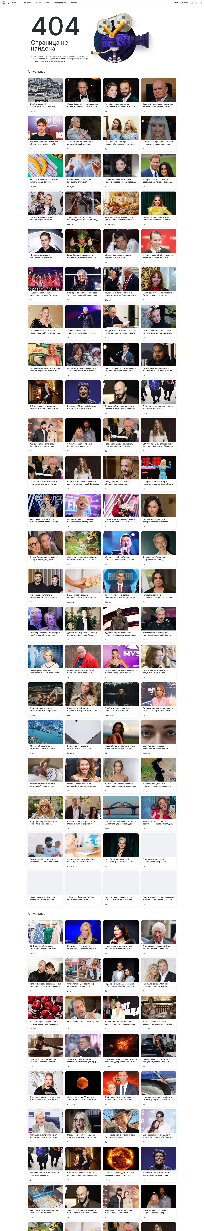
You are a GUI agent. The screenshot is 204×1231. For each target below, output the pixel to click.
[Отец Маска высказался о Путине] (83, 1089)
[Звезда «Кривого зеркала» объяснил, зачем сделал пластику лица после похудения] (121, 473)
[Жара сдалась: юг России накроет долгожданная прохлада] (83, 209)
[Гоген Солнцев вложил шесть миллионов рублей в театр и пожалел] (121, 435)
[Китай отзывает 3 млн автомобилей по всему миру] (45, 96)
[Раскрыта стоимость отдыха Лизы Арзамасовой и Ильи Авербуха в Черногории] (45, 435)
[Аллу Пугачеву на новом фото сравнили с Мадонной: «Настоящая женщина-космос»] (45, 813)
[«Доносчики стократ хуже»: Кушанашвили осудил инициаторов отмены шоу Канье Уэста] (121, 247)
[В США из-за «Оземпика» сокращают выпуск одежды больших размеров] (45, 1013)
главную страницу (56, 61)
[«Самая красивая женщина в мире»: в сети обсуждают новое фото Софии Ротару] (121, 964)
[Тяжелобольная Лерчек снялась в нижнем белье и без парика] (121, 738)
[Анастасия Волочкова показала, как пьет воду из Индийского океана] (158, 322)
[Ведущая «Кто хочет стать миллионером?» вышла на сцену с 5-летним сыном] (45, 511)
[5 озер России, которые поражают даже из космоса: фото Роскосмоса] (158, 775)
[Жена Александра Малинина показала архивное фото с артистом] (158, 1051)
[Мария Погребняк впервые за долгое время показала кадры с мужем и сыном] (83, 1202)
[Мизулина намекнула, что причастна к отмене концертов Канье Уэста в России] (83, 1013)
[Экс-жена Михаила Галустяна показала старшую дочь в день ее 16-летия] (83, 926)
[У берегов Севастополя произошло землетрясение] (45, 738)
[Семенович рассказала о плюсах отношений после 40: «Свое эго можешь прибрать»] (45, 1164)
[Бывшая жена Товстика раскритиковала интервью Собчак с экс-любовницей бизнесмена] (158, 511)
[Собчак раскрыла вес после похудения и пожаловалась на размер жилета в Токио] (45, 398)
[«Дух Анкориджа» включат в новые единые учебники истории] (121, 284)
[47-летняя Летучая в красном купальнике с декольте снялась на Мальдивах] (121, 775)
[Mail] (3, 3)
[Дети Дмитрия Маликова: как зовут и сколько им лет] (158, 662)
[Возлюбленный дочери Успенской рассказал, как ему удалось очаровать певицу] (121, 133)
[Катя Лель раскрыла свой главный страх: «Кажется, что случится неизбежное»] (121, 851)
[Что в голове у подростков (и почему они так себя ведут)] (83, 1051)
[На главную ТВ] (7, 3)
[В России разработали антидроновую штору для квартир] (83, 738)
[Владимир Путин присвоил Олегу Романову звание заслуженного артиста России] (121, 322)
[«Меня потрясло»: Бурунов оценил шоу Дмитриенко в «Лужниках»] (45, 889)
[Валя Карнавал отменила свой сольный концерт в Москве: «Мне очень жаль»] (158, 964)
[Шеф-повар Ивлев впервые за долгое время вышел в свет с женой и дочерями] (45, 964)
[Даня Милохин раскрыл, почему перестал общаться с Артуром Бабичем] (83, 624)
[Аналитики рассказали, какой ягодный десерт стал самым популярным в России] (45, 1089)
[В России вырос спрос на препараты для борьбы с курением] (83, 171)
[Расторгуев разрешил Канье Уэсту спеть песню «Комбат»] (121, 889)
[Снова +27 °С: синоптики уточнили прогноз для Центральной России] (158, 926)
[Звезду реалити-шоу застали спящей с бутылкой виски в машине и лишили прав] (158, 1127)
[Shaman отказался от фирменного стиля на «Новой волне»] (83, 322)
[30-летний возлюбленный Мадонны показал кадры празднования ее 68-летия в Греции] (83, 435)
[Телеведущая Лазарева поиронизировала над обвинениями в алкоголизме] (158, 549)
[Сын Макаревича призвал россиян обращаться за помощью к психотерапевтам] (45, 209)
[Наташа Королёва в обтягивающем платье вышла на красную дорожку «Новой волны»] (158, 587)
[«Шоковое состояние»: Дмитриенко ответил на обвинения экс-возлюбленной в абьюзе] (45, 247)
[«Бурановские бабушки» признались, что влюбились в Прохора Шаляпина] (45, 284)
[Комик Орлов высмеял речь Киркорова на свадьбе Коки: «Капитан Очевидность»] (158, 624)
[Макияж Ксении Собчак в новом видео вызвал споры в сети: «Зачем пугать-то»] (158, 247)
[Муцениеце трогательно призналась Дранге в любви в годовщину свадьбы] (45, 587)
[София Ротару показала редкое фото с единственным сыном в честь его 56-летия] (121, 511)
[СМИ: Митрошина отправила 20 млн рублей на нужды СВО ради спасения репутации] (158, 435)
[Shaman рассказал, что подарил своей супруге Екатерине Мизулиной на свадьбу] (45, 624)
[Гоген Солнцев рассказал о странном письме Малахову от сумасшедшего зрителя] (83, 247)
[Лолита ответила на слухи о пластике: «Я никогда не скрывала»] (45, 926)
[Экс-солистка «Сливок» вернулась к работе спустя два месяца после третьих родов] (158, 813)
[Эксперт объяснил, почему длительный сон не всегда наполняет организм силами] (45, 775)
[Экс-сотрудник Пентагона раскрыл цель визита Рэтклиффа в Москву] (121, 587)
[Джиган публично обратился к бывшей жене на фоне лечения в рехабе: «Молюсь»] (121, 398)
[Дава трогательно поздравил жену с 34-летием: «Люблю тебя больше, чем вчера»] (158, 1202)
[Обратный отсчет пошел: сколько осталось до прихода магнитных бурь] (121, 1127)
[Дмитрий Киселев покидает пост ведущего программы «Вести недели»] (158, 96)
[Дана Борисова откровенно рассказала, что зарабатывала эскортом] (121, 1089)
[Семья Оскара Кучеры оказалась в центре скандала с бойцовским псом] (83, 96)
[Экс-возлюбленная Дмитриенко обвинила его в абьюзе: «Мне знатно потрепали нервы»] (45, 133)
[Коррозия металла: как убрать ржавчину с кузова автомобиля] (158, 1164)
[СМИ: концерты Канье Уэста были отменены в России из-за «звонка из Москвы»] (158, 360)
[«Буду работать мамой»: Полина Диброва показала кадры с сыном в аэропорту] (158, 284)
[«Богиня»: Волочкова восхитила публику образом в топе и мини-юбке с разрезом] (45, 360)
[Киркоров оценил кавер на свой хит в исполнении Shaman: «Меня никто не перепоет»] (83, 284)
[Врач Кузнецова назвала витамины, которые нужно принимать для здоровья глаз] (158, 738)
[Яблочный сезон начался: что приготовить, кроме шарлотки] (121, 209)
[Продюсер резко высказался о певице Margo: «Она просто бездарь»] (83, 511)
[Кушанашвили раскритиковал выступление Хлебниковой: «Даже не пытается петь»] (121, 1013)
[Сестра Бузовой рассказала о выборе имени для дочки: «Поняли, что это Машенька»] (45, 549)
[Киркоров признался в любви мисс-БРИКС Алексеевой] (83, 964)
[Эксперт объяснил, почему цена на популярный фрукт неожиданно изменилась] (45, 171)
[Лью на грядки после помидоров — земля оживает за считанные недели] (83, 549)
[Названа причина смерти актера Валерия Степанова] (121, 1202)
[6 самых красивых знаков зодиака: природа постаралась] (158, 1089)
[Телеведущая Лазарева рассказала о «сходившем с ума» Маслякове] (45, 662)
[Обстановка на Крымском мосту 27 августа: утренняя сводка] (121, 813)
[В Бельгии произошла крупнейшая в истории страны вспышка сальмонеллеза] (83, 587)
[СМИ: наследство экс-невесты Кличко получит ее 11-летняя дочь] (121, 1164)
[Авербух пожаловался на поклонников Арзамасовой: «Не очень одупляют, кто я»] (121, 96)
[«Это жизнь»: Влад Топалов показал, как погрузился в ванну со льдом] (121, 549)
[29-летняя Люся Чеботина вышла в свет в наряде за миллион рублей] (121, 662)
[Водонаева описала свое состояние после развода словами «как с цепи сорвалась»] (158, 851)
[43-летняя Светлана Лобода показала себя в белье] (83, 889)
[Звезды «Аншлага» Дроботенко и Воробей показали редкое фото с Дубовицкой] (121, 360)
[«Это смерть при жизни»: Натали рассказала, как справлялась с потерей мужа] (158, 133)
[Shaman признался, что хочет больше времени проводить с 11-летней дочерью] (45, 1202)
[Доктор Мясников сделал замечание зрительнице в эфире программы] (83, 1127)
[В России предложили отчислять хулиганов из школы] (158, 398)
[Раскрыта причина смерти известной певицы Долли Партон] (158, 473)
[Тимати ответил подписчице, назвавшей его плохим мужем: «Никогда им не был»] (45, 851)
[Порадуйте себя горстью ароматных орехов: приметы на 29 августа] (45, 700)
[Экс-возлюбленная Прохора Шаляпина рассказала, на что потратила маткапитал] (158, 209)
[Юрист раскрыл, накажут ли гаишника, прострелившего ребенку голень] (45, 1127)
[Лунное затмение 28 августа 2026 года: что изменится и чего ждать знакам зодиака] (83, 1164)
